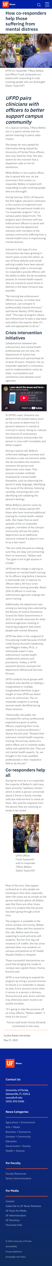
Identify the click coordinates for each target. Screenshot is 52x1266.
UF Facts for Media (16, 1210)
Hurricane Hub (14, 1225)
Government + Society (18, 1146)
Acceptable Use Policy (16, 1257)
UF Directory (13, 1220)
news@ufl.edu (14, 1097)
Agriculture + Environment (20, 1122)
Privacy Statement (14, 1251)
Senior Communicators (18, 1178)
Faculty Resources (16, 1173)
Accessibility (11, 1246)
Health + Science (15, 1150)
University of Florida (22, 1241)
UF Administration (16, 1215)
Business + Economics (18, 1131)
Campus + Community (18, 1136)
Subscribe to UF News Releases (23, 1206)
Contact (10, 1201)
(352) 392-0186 (15, 1101)
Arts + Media (13, 1127)
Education (11, 1141)
